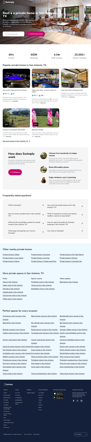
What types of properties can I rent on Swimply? (21, 232)
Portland (40, 397)
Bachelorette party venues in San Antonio (71, 318)
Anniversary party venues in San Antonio (14, 318)
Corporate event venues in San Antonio (45, 333)
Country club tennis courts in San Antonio (43, 341)
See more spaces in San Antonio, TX (15, 141)
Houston (40, 405)
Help (5, 417)
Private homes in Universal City (71, 261)
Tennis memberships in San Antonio (44, 374)
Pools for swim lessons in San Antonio (73, 363)
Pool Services (7, 411)
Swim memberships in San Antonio (72, 367)
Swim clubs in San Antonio (40, 367)
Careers (5, 392)
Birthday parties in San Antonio (14, 330)
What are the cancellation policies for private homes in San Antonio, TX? (24, 223)
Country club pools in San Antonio (15, 340)
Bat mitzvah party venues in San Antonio (71, 324)
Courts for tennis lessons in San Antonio (17, 347)
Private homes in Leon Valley (13, 258)
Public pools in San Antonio (12, 299)
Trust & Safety (7, 420)
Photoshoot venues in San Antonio (15, 360)
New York (41, 395)
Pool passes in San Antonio (40, 363)
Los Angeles (41, 392)
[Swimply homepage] (45, 2)
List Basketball (18, 400)
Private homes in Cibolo (11, 255)
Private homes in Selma (11, 261)
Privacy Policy (36, 434)
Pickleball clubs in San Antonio (42, 360)
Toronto (40, 409)
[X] (77, 401)
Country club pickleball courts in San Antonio (73, 334)
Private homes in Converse (40, 255)
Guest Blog (6, 402)
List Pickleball (18, 397)
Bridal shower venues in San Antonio (44, 330)
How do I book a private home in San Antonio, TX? (24, 215)
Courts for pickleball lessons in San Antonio (72, 341)
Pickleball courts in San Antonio (42, 282)
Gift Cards (6, 400)
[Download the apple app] (58, 393)
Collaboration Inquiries (9, 422)
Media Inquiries (7, 397)
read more (15, 101)
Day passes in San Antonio (40, 347)
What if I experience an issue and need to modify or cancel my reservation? (62, 215)
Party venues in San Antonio (70, 357)
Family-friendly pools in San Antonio (73, 350)
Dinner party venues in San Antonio (72, 347)
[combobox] (13, 34)
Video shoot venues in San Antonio (72, 374)
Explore (5, 425)
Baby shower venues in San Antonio (44, 316)
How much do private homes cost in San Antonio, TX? (61, 206)
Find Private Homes (36, 34)
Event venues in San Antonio (41, 350)
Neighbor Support (31, 392)
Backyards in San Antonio (69, 282)
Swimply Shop (7, 395)
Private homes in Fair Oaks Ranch (72, 255)
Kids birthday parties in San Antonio (72, 353)
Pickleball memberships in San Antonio (74, 360)
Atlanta (40, 400)
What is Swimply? (14, 205)
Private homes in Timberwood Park (43, 261)
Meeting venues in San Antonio (14, 357)
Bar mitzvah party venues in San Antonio (42, 324)
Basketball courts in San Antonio (43, 289)
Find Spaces (16, 172)
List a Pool (17, 392)
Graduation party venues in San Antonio (17, 353)
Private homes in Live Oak (40, 258)
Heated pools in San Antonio (13, 292)
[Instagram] (81, 401)
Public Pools (6, 427)
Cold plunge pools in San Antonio (15, 295)
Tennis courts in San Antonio (41, 285)
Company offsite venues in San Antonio (73, 330)
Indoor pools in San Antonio (12, 285)
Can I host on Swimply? (55, 231)
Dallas (40, 407)
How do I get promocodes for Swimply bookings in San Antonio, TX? (60, 223)
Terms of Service (28, 434)
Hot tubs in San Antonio (11, 289)
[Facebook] (73, 401)
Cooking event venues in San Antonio (16, 333)
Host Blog (6, 405)
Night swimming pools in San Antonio (44, 357)
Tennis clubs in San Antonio (12, 374)
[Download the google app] (58, 397)
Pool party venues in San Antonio (14, 363)
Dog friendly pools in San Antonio (15, 350)
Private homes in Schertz (68, 258)
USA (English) (78, 434)
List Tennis (17, 395)
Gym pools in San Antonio (40, 353)
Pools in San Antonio (10, 282)
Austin (40, 402)
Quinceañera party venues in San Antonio (14, 368)
